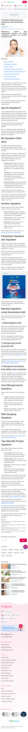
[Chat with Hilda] (25, 547)
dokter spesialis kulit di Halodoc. (18, 496)
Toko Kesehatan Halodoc (8, 505)
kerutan (9, 355)
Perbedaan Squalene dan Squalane (13, 69)
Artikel (10, 9)
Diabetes (11, 549)
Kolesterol (10, 552)
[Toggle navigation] (2, 2)
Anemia (22, 552)
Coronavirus (4, 549)
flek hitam (20, 355)
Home (4, 9)
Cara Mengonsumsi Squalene (12, 74)
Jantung (17, 549)
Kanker (3, 555)
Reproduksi (9, 555)
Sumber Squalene (8, 66)
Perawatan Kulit (4, 26)
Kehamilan (4, 552)
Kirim (23, 540)
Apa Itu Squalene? (9, 61)
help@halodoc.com (7, 634)
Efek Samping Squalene (10, 76)
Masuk (24, 2)
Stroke (21, 549)
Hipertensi (16, 552)
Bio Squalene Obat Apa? (10, 64)
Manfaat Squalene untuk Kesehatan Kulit (14, 71)
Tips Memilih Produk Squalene (12, 79)
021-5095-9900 (6, 637)
